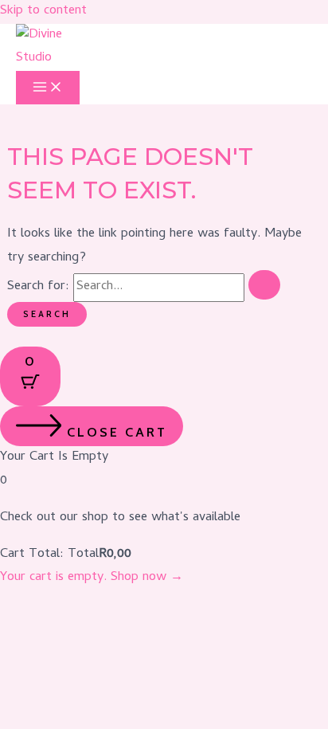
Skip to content (43, 11)
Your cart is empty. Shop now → (91, 577)
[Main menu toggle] (48, 87)
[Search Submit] (264, 284)
